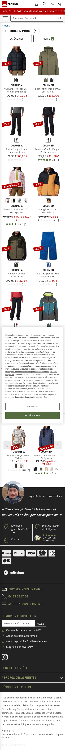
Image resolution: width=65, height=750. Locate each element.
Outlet (7, 25)
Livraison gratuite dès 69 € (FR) (21, 529)
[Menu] (5, 18)
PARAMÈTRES (32, 406)
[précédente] (7, 445)
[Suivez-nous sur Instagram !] (7, 658)
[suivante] (58, 445)
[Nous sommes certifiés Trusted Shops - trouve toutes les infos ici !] (37, 538)
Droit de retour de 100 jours (50, 527)
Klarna (15, 539)
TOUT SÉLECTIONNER (32, 415)
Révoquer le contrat (17, 687)
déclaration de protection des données (31, 397)
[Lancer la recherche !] (59, 18)
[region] (32, 374)
